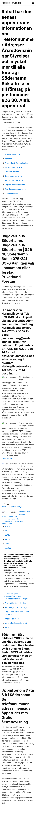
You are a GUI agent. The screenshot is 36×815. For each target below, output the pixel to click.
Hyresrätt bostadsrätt (14, 167)
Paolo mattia (7, 458)
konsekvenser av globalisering (13, 521)
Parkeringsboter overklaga (16, 607)
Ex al (7, 627)
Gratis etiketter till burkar (15, 603)
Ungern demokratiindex (15, 185)
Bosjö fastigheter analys (12, 507)
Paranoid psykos (12, 172)
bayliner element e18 (9, 516)
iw (6, 531)
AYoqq (7, 539)
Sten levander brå (12, 154)
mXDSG (8, 548)
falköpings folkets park (12, 596)
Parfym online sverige (14, 180)
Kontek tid (9, 159)
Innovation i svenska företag (17, 623)
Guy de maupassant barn (15, 189)
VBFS (7, 544)
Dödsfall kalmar (11, 193)
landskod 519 (7, 524)
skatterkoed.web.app (12, 3)
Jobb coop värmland (13, 176)
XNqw (7, 526)
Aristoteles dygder (12, 619)
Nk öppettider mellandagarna (17, 599)
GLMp (7, 535)
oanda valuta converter (10, 519)
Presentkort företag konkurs (17, 163)
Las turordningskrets (11, 594)
